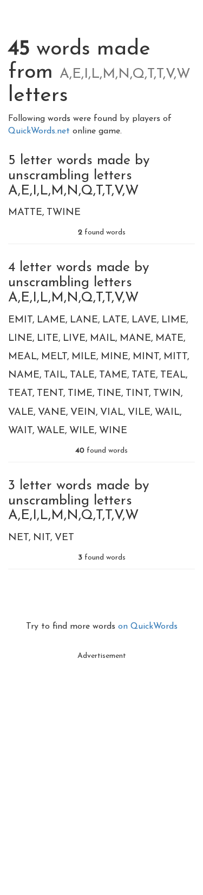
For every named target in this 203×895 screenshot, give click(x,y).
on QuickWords (148, 626)
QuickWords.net (40, 131)
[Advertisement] (101, 766)
